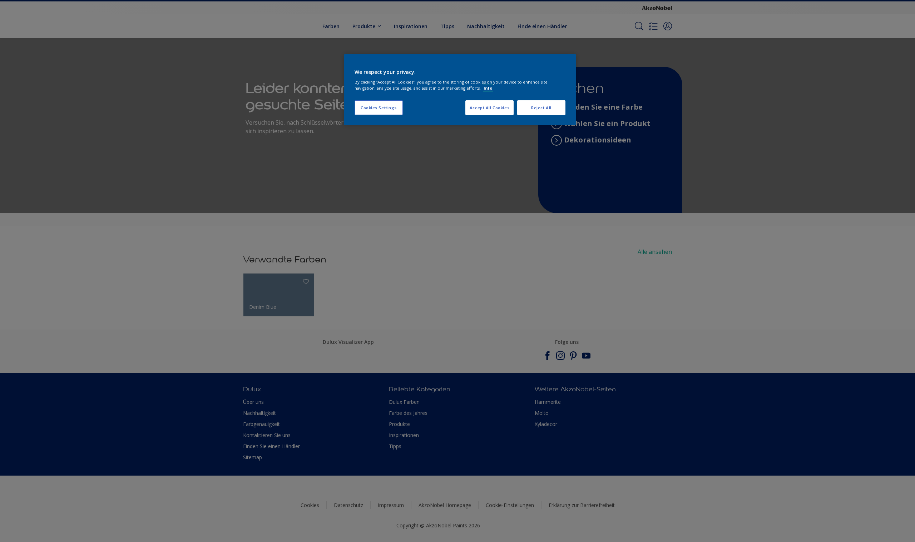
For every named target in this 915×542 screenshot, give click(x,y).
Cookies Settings (379, 107)
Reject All (541, 107)
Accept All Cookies (489, 107)
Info (488, 88)
